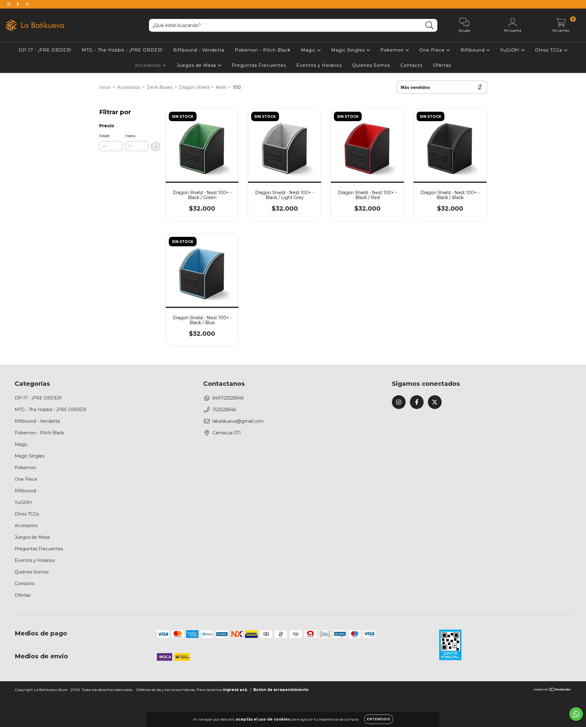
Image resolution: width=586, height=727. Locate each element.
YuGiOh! (510, 50)
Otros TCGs (549, 50)
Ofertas (442, 65)
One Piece (432, 50)
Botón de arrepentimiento (281, 689)
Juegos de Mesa (197, 65)
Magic (309, 50)
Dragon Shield (194, 87)
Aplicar (155, 146)
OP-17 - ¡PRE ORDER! (45, 50)
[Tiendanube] (552, 690)
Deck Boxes (159, 87)
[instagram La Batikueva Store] (9, 4)
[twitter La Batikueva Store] (27, 4)
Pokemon (392, 50)
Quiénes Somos (371, 65)
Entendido (378, 719)
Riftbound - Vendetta (198, 50)
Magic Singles (348, 50)
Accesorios (148, 65)
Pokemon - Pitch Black (263, 50)
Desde (104, 135)
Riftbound (473, 50)
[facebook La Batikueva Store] (18, 4)
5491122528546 (228, 398)
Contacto (411, 65)
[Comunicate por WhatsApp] (576, 714)
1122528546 (224, 409)
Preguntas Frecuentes (259, 65)
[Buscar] (429, 25)
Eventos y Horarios (319, 65)
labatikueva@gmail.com (238, 421)
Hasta (130, 135)
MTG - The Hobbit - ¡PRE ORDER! (122, 50)
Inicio (104, 87)
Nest (221, 87)
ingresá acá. (235, 689)
